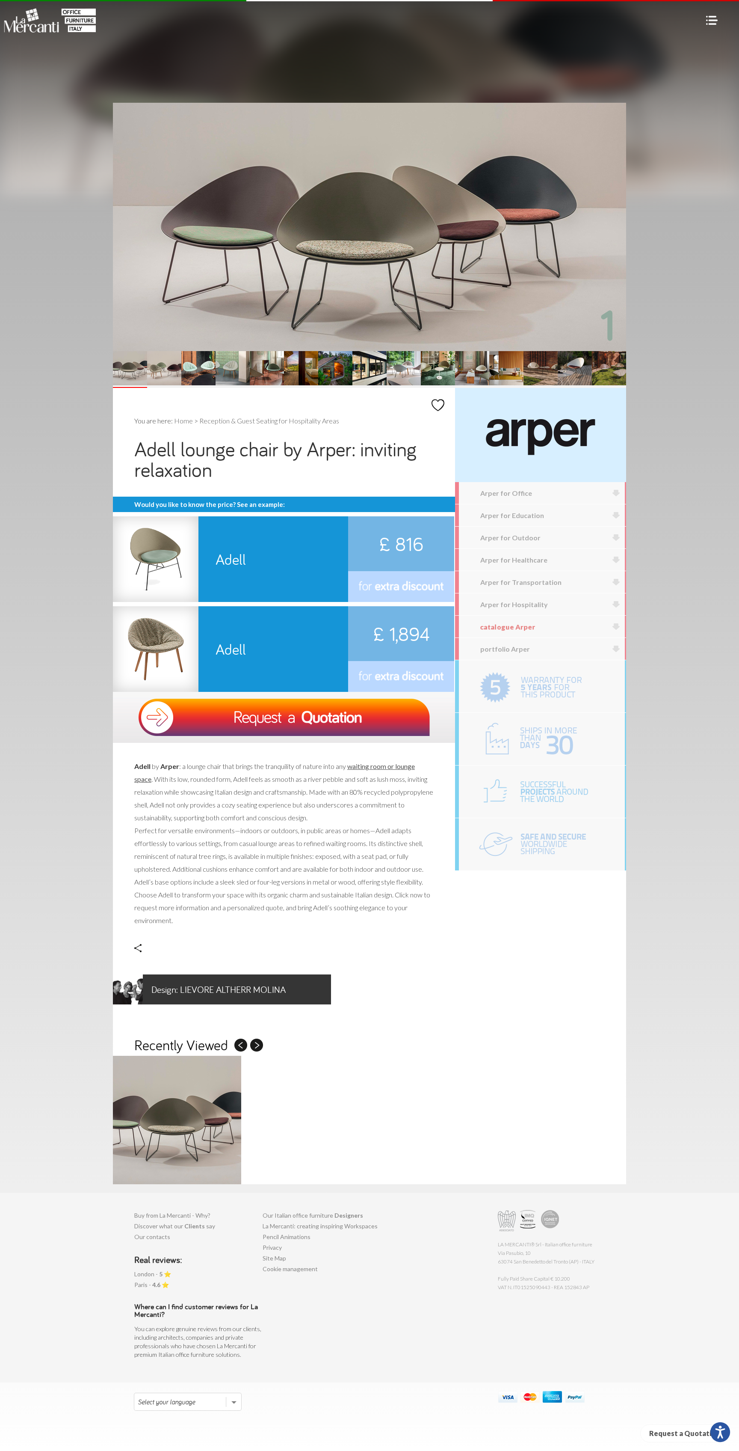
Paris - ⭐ (151, 1284)
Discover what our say (174, 1226)
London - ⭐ (152, 1274)
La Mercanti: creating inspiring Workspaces (320, 1226)
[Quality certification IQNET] (550, 1221)
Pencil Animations (286, 1236)
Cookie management (290, 1268)
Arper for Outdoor (510, 537)
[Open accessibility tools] (720, 1432)
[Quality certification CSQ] (528, 1221)
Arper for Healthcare (513, 560)
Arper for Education (512, 515)
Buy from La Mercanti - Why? (172, 1215)
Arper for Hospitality (514, 604)
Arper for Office (506, 493)
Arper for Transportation (521, 582)
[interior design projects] (542, 792)
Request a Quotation (684, 1433)
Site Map (274, 1258)
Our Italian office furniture (313, 1215)
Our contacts (152, 1236)
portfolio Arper (505, 649)
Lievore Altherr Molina (218, 989)
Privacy (272, 1247)
